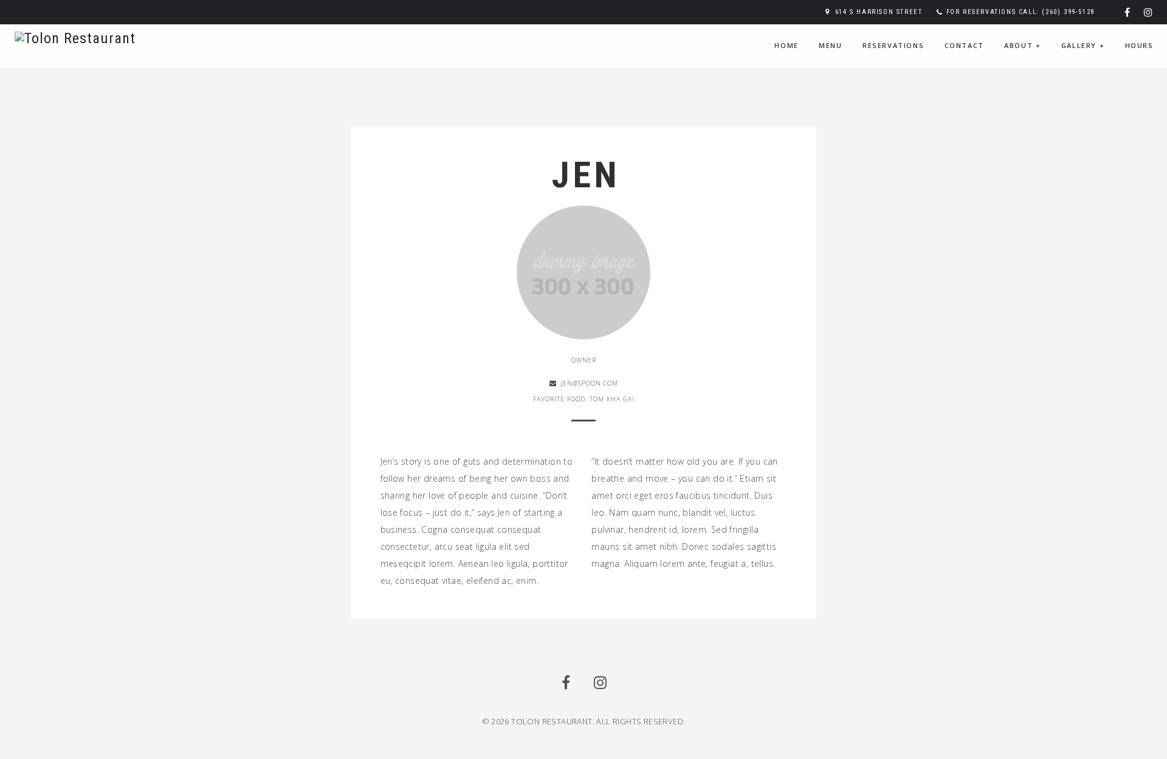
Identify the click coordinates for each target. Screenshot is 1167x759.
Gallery (1082, 45)
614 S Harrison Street (879, 12)
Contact (964, 45)
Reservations (893, 45)
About (1022, 45)
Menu (830, 45)
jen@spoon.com (589, 383)
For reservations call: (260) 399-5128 (1020, 12)
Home (786, 45)
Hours (1139, 45)
